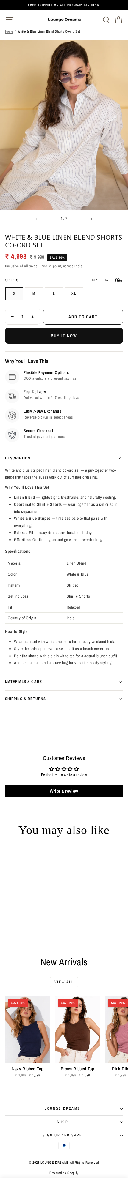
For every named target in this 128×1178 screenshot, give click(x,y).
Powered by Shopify (64, 1173)
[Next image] (91, 219)
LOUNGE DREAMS (62, 1108)
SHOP (62, 1121)
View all (64, 982)
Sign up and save (62, 1135)
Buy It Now (64, 335)
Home (9, 31)
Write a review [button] (64, 791)
